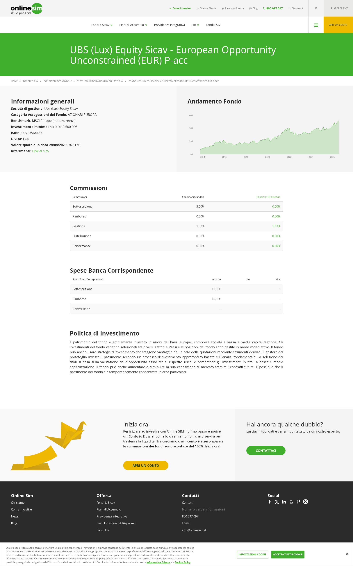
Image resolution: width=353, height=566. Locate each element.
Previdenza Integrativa (169, 25)
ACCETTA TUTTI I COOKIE (287, 554)
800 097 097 (190, 516)
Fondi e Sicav (100, 25)
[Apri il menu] (316, 25)
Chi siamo (18, 503)
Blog (14, 523)
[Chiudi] (347, 554)
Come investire (21, 509)
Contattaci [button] (266, 450)
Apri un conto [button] (146, 465)
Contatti (187, 503)
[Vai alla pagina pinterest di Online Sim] (298, 502)
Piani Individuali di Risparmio (116, 523)
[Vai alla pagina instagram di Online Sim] (305, 502)
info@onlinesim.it (194, 530)
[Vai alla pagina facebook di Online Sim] (270, 502)
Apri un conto (338, 24)
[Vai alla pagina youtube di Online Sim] (291, 502)
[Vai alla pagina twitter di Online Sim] (277, 502)
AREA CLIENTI (340, 8)
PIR (194, 25)
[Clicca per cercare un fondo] (316, 8)
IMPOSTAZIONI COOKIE (252, 554)
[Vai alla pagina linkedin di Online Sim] (284, 502)
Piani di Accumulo (132, 25)
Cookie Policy (182, 562)
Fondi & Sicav (106, 503)
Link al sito (40, 151)
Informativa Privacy (158, 562)
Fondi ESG (213, 25)
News (15, 516)
